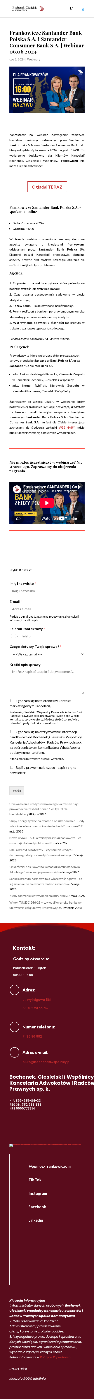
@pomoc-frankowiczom (49, 1166)
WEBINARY (67, 427)
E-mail (16, 601)
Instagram (37, 1193)
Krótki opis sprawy (25, 664)
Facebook (37, 1206)
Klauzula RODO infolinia (27, 1378)
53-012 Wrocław (35, 1008)
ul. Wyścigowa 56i (36, 1000)
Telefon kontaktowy (27, 629)
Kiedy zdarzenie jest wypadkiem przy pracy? (38, 896)
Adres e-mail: (35, 1052)
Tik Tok (35, 1179)
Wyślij (17, 790)
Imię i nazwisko (23, 583)
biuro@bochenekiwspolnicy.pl (46, 1062)
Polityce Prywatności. (56, 1357)
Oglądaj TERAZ (47, 186)
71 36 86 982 (32, 1036)
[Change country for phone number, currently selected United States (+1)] (14, 636)
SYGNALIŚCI (18, 1369)
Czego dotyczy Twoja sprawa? (35, 646)
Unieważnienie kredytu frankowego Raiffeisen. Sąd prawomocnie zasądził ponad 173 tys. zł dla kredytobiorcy (43, 809)
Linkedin (35, 1220)
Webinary (33, 59)
